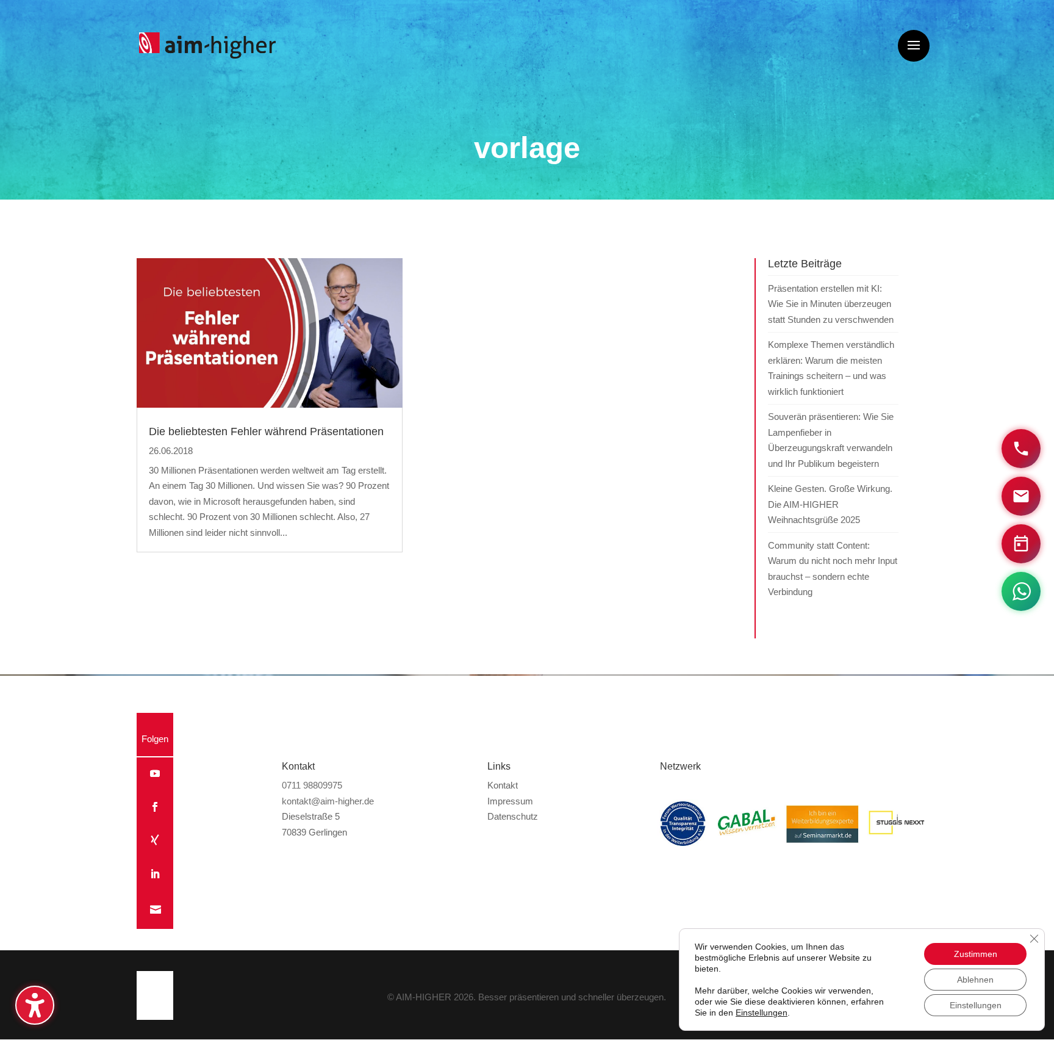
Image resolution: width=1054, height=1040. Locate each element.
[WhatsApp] (1021, 591)
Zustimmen (975, 954)
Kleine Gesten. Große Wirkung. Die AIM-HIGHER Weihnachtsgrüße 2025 (830, 504)
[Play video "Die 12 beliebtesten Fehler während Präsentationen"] (270, 333)
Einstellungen (761, 1012)
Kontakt (502, 785)
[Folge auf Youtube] (155, 773)
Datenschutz (512, 816)
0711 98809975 (312, 785)
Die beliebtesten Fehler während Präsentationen (266, 431)
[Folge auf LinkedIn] (155, 874)
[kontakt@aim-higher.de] (1021, 496)
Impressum (510, 801)
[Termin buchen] (1021, 543)
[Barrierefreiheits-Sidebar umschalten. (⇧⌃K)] (34, 1005)
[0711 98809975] (1021, 448)
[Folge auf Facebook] (155, 807)
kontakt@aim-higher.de (328, 801)
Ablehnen (975, 979)
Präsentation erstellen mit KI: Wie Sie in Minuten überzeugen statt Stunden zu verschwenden (831, 304)
